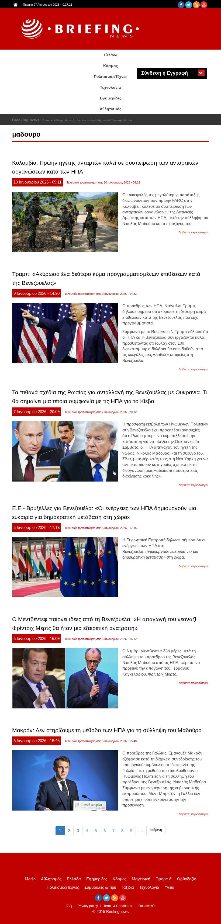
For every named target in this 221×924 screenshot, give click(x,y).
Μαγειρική (141, 879)
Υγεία (169, 887)
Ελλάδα (111, 55)
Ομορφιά (164, 879)
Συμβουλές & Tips (100, 887)
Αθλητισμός (110, 109)
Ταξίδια (128, 887)
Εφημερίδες (110, 98)
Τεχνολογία (110, 87)
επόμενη (156, 830)
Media (30, 879)
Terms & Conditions (117, 906)
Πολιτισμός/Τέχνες (110, 76)
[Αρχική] (81, 29)
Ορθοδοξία (186, 879)
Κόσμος (110, 66)
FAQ (69, 906)
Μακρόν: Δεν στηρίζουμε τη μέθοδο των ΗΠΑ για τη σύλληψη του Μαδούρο (107, 730)
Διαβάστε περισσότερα (193, 232)
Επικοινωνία (147, 906)
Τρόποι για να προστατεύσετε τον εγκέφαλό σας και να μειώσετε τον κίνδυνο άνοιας (96, 120)
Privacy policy (88, 906)
